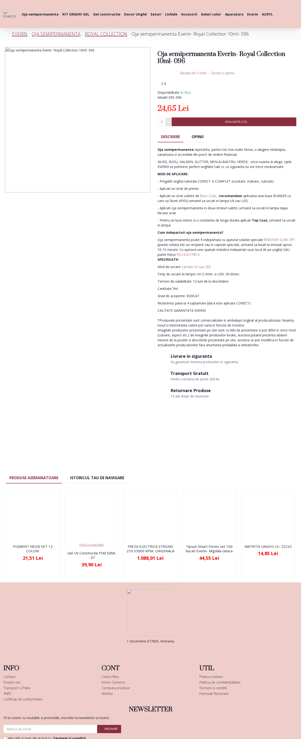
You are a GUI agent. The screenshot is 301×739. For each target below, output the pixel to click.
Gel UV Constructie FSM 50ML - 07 (91, 555)
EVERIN (19, 34)
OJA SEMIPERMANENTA (56, 34)
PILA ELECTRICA (188, 254)
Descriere (170, 136)
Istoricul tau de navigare (97, 477)
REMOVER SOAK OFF (279, 239)
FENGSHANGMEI (91, 545)
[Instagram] (157, 651)
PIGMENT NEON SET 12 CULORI (33, 548)
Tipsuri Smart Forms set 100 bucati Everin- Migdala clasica (209, 548)
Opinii (198, 136)
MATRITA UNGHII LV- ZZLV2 (268, 546)
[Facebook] (143, 651)
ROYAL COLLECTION (106, 34)
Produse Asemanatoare (33, 477)
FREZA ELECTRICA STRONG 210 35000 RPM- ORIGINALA (150, 548)
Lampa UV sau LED (196, 266)
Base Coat (208, 196)
